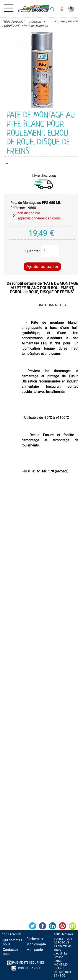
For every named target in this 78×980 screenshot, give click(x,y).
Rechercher (34, 939)
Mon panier (35, 950)
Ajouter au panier (42, 266)
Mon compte (36, 944)
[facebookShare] (42, 926)
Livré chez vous (28, 968)
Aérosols (35, 22)
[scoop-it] (72, 926)
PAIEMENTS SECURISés (27, 962)
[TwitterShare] (32, 926)
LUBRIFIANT (10, 26)
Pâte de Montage (36, 26)
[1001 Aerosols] (33, 8)
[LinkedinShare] (52, 926)
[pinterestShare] (62, 926)
